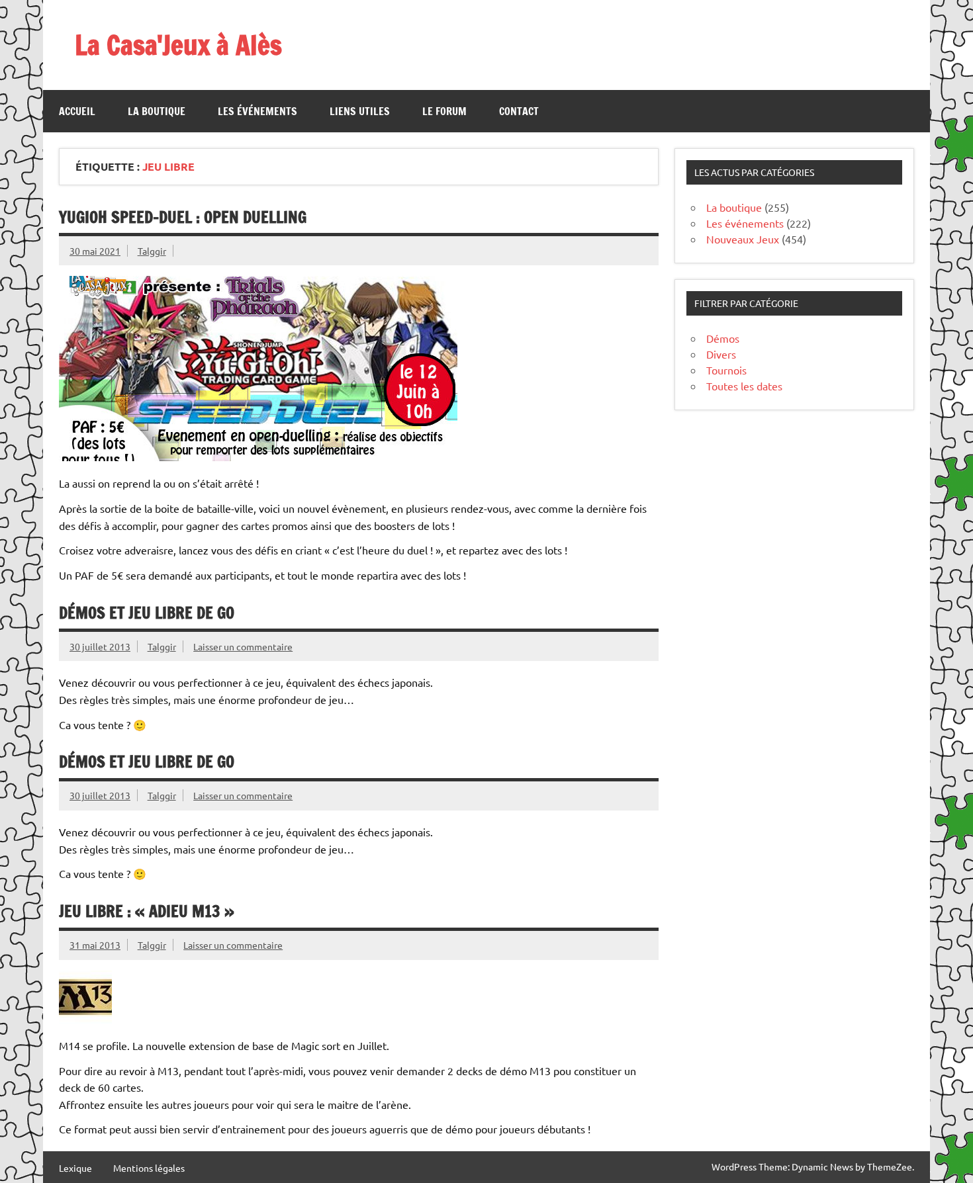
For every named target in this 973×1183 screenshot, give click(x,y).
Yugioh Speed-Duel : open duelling (182, 217)
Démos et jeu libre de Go (146, 612)
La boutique (156, 111)
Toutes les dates (744, 385)
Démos (722, 338)
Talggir (152, 251)
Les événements (257, 111)
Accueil (77, 111)
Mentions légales (149, 1167)
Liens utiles (360, 111)
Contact (519, 111)
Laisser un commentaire (243, 646)
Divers (721, 354)
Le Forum (444, 111)
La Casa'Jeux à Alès (178, 45)
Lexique (75, 1167)
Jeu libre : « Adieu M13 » (146, 911)
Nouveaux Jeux (742, 238)
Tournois (726, 369)
